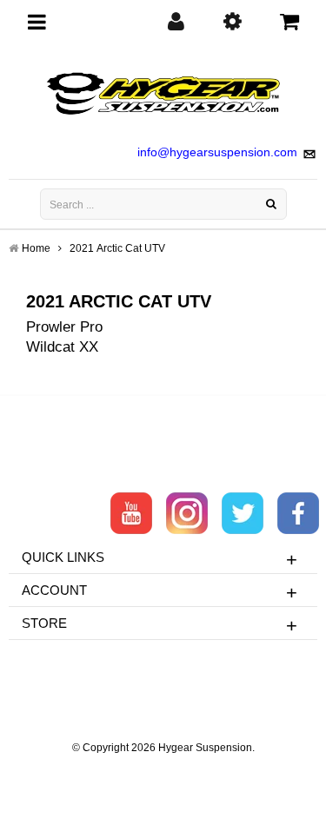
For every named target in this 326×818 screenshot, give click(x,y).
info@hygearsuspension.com (217, 152)
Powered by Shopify (163, 771)
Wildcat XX (62, 347)
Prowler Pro (64, 327)
